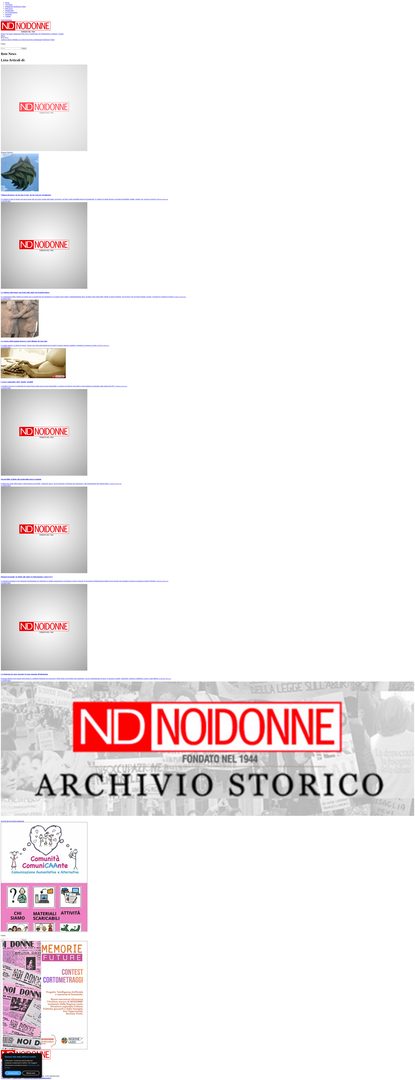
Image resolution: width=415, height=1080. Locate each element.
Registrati (8, 20)
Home (7, 3)
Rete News (9, 8)
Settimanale (17, 34)
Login (3, 20)
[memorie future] (44, 1049)
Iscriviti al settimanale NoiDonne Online (41, 40)
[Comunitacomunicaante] (44, 931)
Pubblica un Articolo (20, 40)
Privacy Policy (6, 1078)
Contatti (8, 16)
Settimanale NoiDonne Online (15, 6)
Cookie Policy (17, 1078)
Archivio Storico (7, 40)
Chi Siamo (8, 5)
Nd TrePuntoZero (11, 12)
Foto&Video (9, 10)
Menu (3, 36)
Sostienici (8, 14)
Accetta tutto (13, 1073)
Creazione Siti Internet (37, 1078)
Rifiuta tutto (30, 1073)
